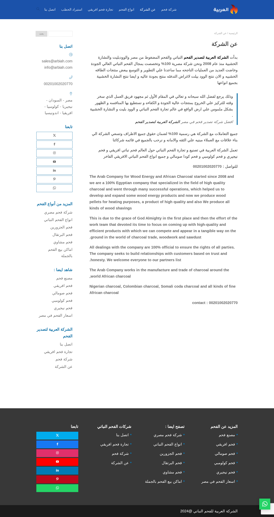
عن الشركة (64, 367)
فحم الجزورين (61, 227)
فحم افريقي (63, 286)
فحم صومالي (62, 293)
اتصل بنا (66, 344)
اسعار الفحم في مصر (56, 315)
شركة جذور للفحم (66, 397)
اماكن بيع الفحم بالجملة (163, 481)
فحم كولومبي (62, 300)
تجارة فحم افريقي (58, 352)
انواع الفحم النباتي (58, 220)
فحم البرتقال (62, 235)
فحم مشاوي (63, 242)
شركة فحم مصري (58, 212)
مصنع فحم (64, 278)
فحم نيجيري (63, 308)
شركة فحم (64, 359)
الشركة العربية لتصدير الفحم (206, 57)
